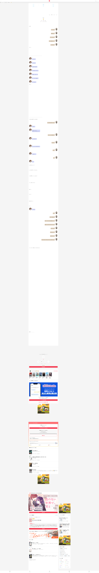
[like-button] (56, 15)
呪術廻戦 (61, 548)
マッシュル (65, 548)
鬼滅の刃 (65, 555)
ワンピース (61, 555)
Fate (68, 555)
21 (41, 20)
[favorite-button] (54, 15)
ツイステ (66, 554)
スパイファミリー (62, 551)
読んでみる (43, 512)
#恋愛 (30, 493)
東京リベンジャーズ (62, 552)
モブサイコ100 (62, 554)
